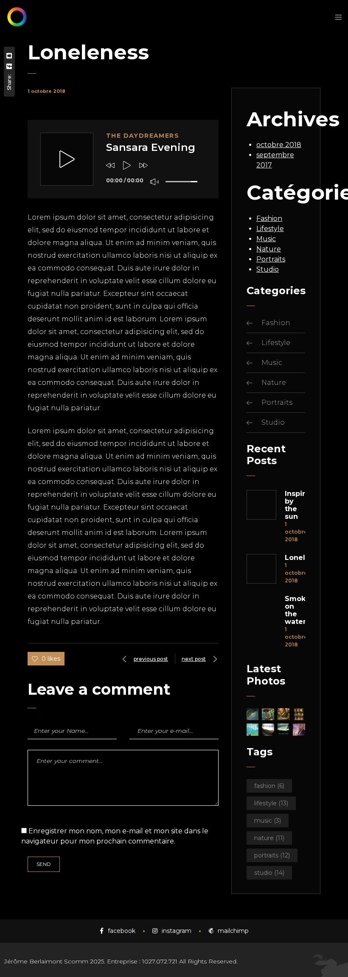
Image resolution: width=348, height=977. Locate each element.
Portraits (270, 259)
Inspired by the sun (295, 505)
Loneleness (295, 558)
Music (266, 239)
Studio (267, 269)
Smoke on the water (295, 610)
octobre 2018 (278, 145)
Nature (268, 249)
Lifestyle (270, 229)
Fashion (269, 218)
